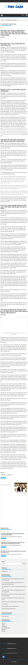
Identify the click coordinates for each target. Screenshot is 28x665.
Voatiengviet (3, 210)
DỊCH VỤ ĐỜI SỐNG (6, 628)
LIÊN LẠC (4, 631)
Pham (2, 27)
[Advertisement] (14, 511)
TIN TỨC (3, 623)
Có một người (4, 604)
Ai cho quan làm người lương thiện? (21, 493)
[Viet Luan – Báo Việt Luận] (2, 15)
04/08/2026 (4, 540)
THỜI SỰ (3, 625)
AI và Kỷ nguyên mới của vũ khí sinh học (10, 606)
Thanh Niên (3, 93)
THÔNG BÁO (4, 626)
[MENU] (27, 15)
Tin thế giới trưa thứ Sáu (6, 484)
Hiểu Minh (3, 37)
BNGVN (2, 143)
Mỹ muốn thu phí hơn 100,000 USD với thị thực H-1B (13, 601)
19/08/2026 (4, 531)
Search (3, 561)
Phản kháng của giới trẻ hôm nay (8, 608)
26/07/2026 (4, 549)
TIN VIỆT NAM (3, 477)
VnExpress (3, 47)
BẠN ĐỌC (4, 629)
